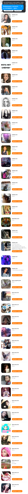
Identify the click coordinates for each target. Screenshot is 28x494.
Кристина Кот (15, 292)
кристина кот (15, 376)
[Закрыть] (21, 6)
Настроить (18, 10)
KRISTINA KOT (15, 218)
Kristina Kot (14, 14)
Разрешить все (8, 10)
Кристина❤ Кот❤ (16, 280)
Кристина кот (15, 304)
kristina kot (14, 62)
